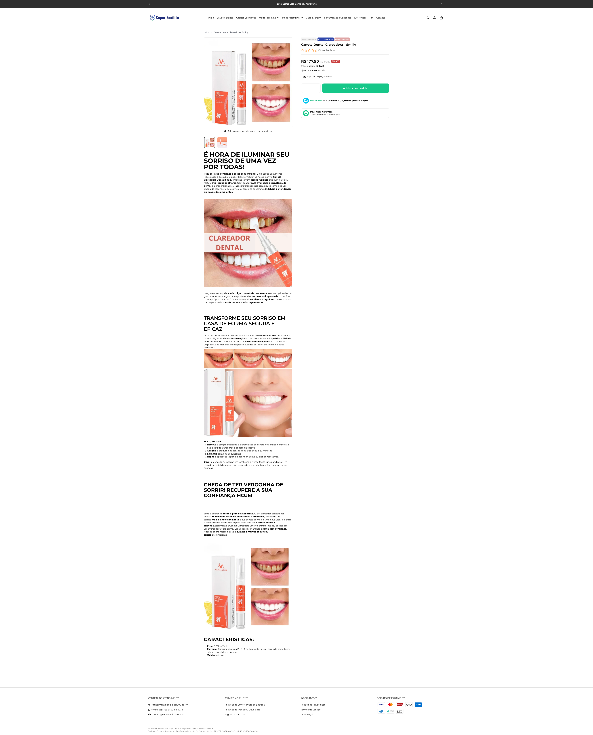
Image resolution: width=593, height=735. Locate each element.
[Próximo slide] (441, 3)
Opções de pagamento (319, 76)
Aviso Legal (307, 714)
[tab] (210, 142)
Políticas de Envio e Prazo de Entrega (245, 704)
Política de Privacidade (313, 704)
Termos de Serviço (311, 709)
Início (206, 32)
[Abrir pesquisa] (428, 18)
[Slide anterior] (149, 3)
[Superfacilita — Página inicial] (163, 17)
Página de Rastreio (235, 714)
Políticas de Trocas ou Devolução (242, 709)
